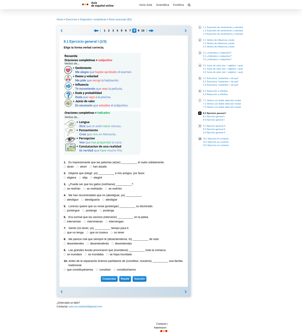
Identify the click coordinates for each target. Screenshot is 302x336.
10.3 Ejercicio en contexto (216, 145)
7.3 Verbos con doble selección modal (222, 107)
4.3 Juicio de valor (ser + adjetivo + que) (223, 72)
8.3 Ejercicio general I (214, 119)
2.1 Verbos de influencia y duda (218, 40)
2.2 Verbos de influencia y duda (218, 43)
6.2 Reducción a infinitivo (215, 94)
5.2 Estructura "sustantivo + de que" (221, 81)
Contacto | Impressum (161, 325)
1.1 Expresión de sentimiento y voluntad (223, 27)
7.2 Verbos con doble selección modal (222, 103)
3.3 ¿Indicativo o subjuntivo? (217, 59)
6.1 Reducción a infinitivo (215, 91)
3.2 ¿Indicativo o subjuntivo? (217, 56)
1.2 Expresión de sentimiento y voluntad (223, 30)
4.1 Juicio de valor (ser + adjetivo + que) (223, 65)
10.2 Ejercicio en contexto (216, 142)
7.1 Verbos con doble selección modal (222, 100)
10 (142, 30)
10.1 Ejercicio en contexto (216, 138)
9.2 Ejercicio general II (214, 129)
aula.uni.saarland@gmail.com (85, 306)
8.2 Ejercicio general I (214, 116)
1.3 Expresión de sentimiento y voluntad (223, 34)
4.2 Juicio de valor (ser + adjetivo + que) (223, 68)
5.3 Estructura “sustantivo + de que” (221, 85)
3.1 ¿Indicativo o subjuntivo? (217, 52)
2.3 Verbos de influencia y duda (218, 46)
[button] (189, 4)
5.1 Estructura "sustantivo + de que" (221, 78)
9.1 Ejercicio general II (214, 126)
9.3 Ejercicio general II (214, 132)
